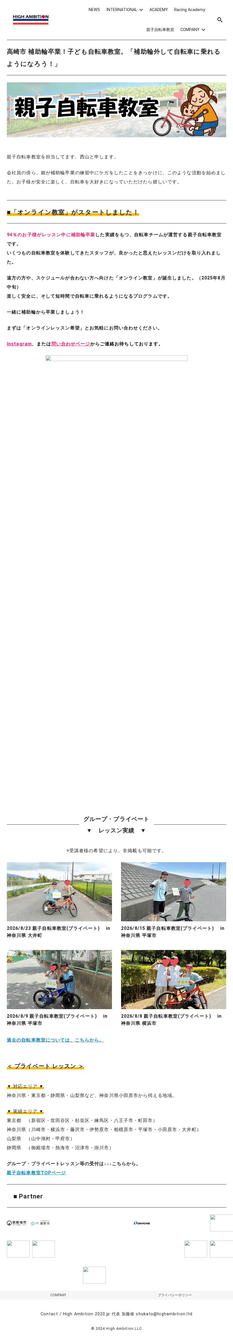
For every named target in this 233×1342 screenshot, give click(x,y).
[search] (220, 20)
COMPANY (58, 1295)
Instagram (19, 344)
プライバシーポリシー (175, 1295)
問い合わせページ (70, 344)
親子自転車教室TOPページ (36, 1172)
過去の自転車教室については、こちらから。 (55, 1040)
